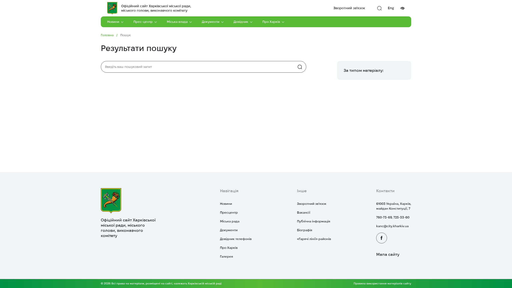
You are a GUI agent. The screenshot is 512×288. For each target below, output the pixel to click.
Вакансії (303, 212)
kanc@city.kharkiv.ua (392, 226)
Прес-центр (143, 21)
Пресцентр (229, 212)
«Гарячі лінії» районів (314, 239)
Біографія (304, 230)
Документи (210, 21)
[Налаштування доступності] (402, 8)
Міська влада (177, 21)
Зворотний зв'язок (349, 8)
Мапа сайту (387, 254)
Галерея (226, 256)
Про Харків (271, 21)
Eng (391, 8)
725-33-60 (401, 217)
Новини (113, 21)
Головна (107, 35)
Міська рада (229, 221)
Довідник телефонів (236, 239)
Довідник (241, 21)
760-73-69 (384, 217)
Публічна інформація (313, 221)
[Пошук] (379, 8)
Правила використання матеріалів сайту (382, 283)
